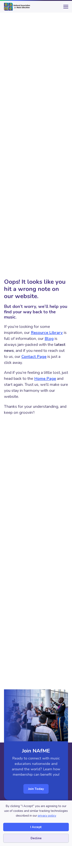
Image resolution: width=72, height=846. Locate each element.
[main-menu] (65, 8)
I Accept (36, 827)
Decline (36, 838)
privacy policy (47, 816)
